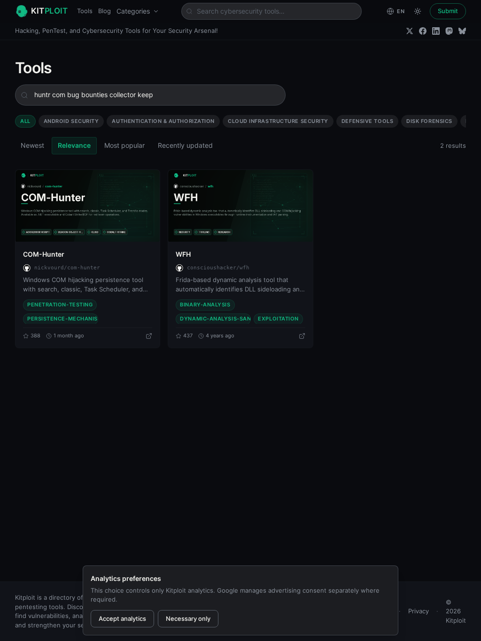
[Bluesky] (462, 31)
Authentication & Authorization (163, 121)
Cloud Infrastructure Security (278, 121)
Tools (85, 11)
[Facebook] (423, 31)
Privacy (418, 611)
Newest (32, 145)
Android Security (71, 121)
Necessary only (188, 618)
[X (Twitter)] (409, 31)
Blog (104, 11)
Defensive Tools (367, 121)
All (25, 121)
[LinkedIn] (436, 31)
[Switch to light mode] (417, 11)
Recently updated (185, 145)
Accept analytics (122, 618)
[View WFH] (240, 206)
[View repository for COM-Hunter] (149, 336)
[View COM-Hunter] (88, 206)
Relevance (74, 145)
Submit (448, 11)
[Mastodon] (449, 31)
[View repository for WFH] (302, 336)
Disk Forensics (429, 121)
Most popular (124, 145)
